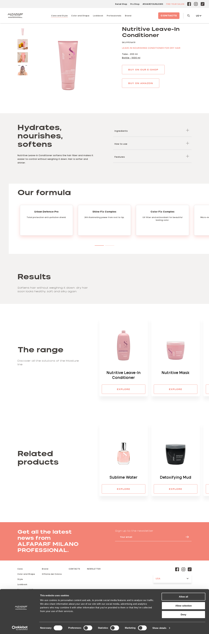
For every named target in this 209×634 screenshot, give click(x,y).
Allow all (183, 596)
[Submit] (185, 537)
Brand (128, 16)
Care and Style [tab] (59, 16)
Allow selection (183, 605)
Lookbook (22, 584)
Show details (159, 628)
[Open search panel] (186, 15)
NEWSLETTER (94, 569)
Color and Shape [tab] (80, 16)
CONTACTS (74, 569)
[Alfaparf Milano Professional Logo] (15, 15)
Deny (183, 614)
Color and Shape (26, 574)
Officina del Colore (52, 574)
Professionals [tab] (114, 16)
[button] (152, 130)
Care (20, 569)
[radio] (22, 31)
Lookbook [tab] (98, 16)
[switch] (88, 627)
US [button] (197, 15)
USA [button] (158, 578)
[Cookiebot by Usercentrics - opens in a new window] (19, 628)
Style (20, 579)
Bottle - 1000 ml (131, 57)
